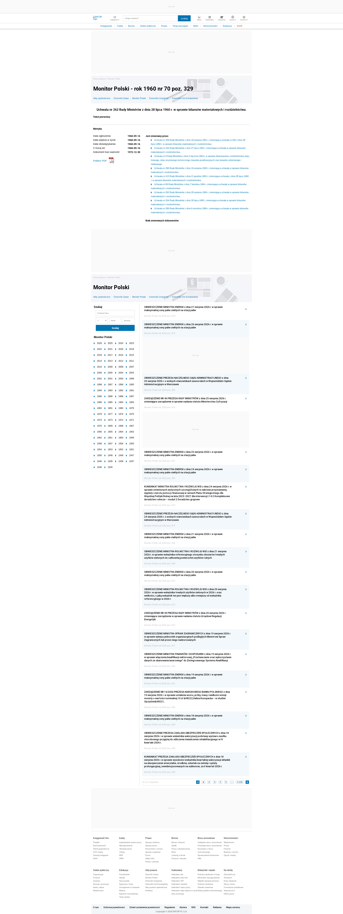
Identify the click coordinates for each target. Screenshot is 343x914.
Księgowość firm (101, 838)
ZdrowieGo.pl (229, 874)
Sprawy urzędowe (153, 852)
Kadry (120, 26)
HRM (121, 858)
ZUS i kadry (98, 852)
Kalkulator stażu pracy (181, 887)
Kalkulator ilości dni (180, 878)
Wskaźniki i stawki (206, 870)
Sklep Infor (149, 858)
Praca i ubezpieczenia (181, 849)
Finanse (227, 849)
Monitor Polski (114, 79)
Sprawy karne (151, 845)
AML (200, 858)
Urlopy (122, 852)
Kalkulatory (177, 870)
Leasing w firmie (178, 855)
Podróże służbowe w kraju (209, 874)
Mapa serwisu (233, 907)
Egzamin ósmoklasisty (128, 894)
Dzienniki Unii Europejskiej (185, 98)
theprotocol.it (229, 890)
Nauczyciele (124, 881)
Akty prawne (151, 870)
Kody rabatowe (230, 881)
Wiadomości (229, 842)
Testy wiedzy (124, 897)
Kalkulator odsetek (179, 884)
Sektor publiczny (148, 26)
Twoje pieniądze (180, 26)
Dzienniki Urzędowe (159, 98)
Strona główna (99, 79)
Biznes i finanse (178, 842)
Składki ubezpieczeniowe (208, 881)
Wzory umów (229, 884)
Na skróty (228, 870)
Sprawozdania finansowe (208, 855)
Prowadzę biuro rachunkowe (210, 845)
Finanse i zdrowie (179, 858)
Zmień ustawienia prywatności (144, 907)
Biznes (131, 26)
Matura (122, 890)
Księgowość (106, 26)
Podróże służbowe (205, 884)
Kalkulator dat (177, 874)
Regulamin (170, 907)
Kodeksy (149, 890)
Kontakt (204, 907)
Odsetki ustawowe (205, 887)
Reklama (217, 907)
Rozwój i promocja (101, 884)
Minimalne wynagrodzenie (209, 878)
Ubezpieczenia (125, 849)
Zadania (96, 881)
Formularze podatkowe (233, 887)
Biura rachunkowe (206, 838)
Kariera (183, 907)
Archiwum (228, 878)
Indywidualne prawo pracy (130, 842)
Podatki (96, 842)
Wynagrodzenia (126, 845)
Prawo (164, 26)
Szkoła (122, 878)
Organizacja (98, 874)
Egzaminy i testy (126, 884)
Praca (147, 855)
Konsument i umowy (154, 849)
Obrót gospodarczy (101, 849)
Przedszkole (124, 874)
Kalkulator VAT (178, 881)
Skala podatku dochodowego (210, 890)
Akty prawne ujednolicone (156, 887)
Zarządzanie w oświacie (129, 887)
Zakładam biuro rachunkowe (210, 842)
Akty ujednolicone (101, 98)
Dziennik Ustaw (121, 98)
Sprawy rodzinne (152, 842)
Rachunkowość (99, 845)
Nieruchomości (210, 26)
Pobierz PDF (100, 160)
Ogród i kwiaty (230, 855)
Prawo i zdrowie (152, 862)
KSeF (240, 26)
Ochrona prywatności (114, 907)
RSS (193, 907)
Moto (195, 26)
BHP (121, 855)
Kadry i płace (98, 887)
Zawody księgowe (100, 855)
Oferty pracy (229, 894)
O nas (96, 907)
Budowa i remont (231, 852)
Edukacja (227, 26)
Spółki (174, 845)
